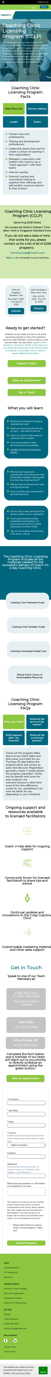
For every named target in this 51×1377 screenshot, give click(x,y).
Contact (7, 1314)
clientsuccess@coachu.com (15, 1328)
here (13, 258)
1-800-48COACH (26, 993)
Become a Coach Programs (15, 1288)
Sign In (33, 8)
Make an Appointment (27, 380)
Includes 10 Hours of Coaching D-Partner (25, 451)
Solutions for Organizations (15, 1303)
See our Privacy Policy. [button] (21, 1373)
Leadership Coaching (13, 1298)
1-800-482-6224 (27, 996)
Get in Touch (27, 392)
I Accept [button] (43, 1370)
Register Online (26, 363)
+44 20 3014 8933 (25, 1045)
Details (16, 311)
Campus (44, 7)
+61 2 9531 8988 (26, 1027)
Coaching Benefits (11, 1268)
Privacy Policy (10, 1347)
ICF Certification (11, 1272)
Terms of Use (10, 1351)
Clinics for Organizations (14, 1293)
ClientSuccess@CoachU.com (27, 252)
